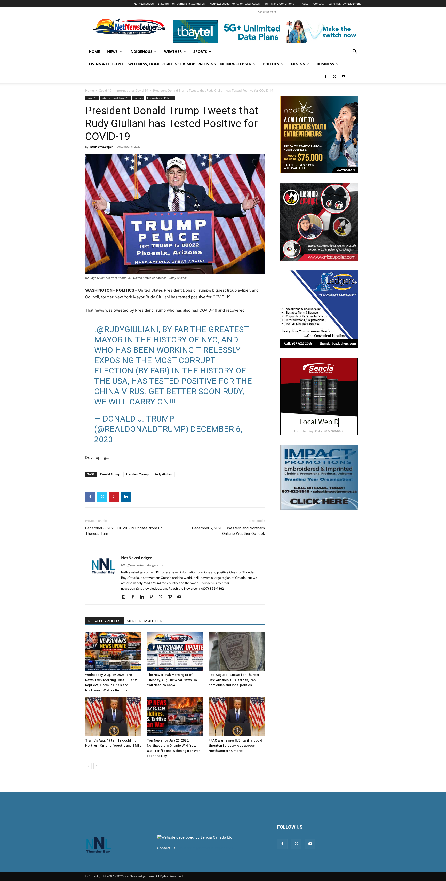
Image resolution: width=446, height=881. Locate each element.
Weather (173, 51)
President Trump (137, 474)
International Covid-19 (132, 90)
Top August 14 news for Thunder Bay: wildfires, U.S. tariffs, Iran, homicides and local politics (234, 680)
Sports (200, 51)
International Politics (160, 98)
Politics (271, 63)
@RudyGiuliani (127, 329)
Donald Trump (110, 474)
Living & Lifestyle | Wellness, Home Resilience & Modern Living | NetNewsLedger (170, 63)
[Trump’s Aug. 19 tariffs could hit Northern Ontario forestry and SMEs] (113, 716)
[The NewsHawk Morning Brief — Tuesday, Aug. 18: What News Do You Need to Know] (175, 651)
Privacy (303, 3)
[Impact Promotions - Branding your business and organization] (319, 477)
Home (94, 51)
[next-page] (96, 766)
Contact (318, 3)
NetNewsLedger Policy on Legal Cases (235, 3)
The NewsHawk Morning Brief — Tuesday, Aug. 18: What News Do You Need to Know (172, 680)
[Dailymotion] (125, 597)
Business (325, 63)
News (112, 51)
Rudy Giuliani (163, 474)
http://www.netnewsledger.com (142, 565)
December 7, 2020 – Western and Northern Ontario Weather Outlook (228, 531)
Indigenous (141, 51)
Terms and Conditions (279, 3)
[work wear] (319, 222)
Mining (298, 63)
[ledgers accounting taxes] (319, 309)
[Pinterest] (114, 497)
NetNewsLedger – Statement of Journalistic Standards (169, 3)
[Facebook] (326, 76)
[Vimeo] (172, 597)
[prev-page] (88, 766)
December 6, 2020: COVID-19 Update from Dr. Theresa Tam (123, 531)
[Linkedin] (126, 497)
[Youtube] (343, 76)
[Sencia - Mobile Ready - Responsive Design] (319, 396)
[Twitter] (334, 76)
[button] (354, 52)
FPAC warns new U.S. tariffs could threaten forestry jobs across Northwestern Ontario (235, 745)
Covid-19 (105, 90)
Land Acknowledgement (345, 3)
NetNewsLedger (101, 147)
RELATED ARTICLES (104, 621)
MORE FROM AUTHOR (145, 621)
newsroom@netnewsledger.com (205, 848)
